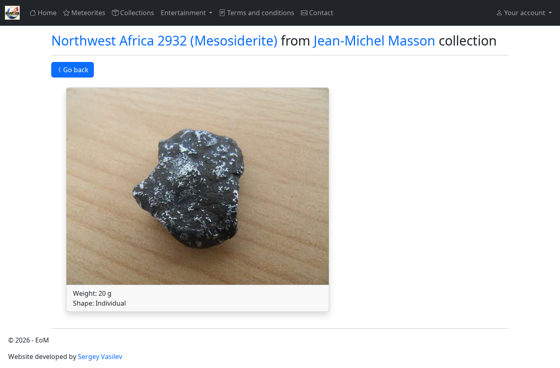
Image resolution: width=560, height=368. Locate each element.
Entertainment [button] (184, 12)
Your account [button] (525, 12)
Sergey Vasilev (100, 356)
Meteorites (88, 12)
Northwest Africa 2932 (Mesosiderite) (164, 40)
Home (47, 12)
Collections (137, 12)
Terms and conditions (260, 12)
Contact (321, 12)
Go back (76, 69)
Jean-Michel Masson (374, 40)
